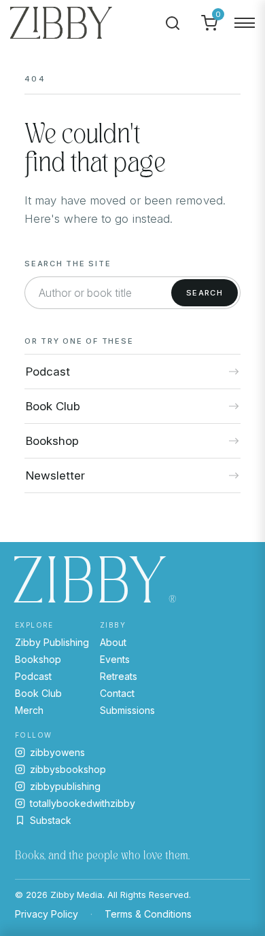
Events (115, 659)
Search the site (67, 263)
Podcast (33, 676)
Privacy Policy (46, 914)
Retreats (118, 676)
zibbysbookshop (68, 769)
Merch (29, 710)
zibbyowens (57, 752)
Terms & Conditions (148, 914)
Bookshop (38, 659)
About (113, 642)
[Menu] (244, 23)
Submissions (127, 710)
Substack (50, 820)
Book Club (38, 693)
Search (204, 293)
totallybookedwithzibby (82, 803)
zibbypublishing (65, 786)
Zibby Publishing (52, 642)
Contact (117, 693)
